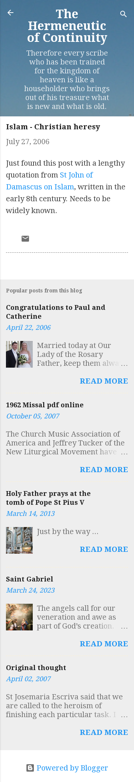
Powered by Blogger (71, 767)
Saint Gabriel (29, 579)
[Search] (123, 15)
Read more (104, 381)
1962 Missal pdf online (45, 405)
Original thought (36, 668)
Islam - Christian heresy (53, 126)
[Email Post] (25, 240)
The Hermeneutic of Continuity (67, 26)
